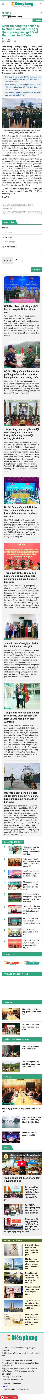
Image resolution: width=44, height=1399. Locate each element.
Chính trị (8, 1002)
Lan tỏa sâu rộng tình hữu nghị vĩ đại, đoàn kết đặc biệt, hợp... (31, 873)
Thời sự (7, 1077)
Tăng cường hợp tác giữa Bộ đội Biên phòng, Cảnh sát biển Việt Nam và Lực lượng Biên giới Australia (21, 717)
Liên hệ (5, 1387)
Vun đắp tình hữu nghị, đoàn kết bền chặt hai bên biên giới (21, 645)
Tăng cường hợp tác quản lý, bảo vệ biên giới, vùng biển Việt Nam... (31, 885)
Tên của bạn (6, 228)
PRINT (38, 20)
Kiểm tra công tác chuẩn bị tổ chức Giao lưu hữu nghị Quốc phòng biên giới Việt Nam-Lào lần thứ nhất (21, 30)
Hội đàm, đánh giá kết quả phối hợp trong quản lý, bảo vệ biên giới (21, 309)
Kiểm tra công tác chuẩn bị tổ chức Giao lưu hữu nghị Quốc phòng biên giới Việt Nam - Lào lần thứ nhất (23, 87)
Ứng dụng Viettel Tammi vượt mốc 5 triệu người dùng (32, 1290)
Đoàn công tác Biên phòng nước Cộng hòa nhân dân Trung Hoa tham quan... (32, 897)
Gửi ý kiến (36, 270)
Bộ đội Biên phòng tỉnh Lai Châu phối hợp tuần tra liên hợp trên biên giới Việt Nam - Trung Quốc (21, 374)
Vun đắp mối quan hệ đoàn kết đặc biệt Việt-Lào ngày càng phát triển (23, 93)
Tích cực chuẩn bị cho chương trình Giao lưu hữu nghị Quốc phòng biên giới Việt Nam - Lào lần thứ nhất (23, 79)
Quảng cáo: (11, 1384)
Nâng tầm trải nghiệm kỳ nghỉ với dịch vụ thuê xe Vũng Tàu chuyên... (32, 1278)
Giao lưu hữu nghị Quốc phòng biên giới (18, 205)
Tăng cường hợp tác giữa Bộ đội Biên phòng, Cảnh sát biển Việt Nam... (31, 850)
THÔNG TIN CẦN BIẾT (13, 1240)
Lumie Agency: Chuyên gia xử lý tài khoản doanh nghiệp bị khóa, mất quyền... (32, 1319)
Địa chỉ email (7, 237)
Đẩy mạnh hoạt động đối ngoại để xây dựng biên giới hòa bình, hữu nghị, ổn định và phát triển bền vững (21, 797)
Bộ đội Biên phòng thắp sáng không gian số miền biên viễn (32, 1209)
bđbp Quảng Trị (9, 208)
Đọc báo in (9, 954)
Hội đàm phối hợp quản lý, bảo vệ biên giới (30, 931)
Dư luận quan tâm (13, 842)
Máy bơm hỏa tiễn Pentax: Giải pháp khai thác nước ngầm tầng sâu (32, 1264)
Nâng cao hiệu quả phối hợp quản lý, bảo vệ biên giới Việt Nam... (32, 920)
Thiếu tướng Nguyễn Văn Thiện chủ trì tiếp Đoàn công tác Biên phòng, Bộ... (31, 862)
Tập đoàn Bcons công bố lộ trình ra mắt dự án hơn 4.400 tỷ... (32, 1304)
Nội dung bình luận (9, 247)
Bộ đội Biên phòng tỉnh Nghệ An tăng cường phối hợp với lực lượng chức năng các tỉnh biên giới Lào (21, 512)
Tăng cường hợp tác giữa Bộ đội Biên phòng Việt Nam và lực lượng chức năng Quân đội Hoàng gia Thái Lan (21, 434)
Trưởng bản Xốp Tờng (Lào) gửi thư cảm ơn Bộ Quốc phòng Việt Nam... (31, 910)
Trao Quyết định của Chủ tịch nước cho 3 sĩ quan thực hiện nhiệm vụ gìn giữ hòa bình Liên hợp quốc (20, 577)
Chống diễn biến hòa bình (16, 1040)
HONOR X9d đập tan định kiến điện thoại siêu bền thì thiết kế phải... (32, 1250)
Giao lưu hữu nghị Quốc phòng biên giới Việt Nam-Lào (21, 213)
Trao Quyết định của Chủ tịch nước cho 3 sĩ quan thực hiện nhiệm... (31, 944)
